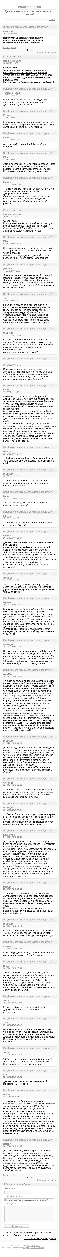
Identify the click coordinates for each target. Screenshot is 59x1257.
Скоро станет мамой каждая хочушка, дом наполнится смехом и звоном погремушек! (25, 71)
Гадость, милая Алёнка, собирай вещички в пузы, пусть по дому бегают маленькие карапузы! (28, 224)
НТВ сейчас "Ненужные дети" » (40, 1238)
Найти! (52, 19)
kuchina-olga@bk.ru (31, 725)
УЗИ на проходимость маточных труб (22, 231)
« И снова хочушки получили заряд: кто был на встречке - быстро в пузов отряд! (27, 1233)
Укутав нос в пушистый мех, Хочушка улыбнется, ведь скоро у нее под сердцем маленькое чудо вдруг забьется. (28, 77)
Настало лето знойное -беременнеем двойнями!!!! (28, 82)
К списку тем (9, 47)
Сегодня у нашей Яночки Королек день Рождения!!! (29, 228)
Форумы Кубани (33, 1246)
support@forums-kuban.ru (33, 1248)
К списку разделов (46, 52)
